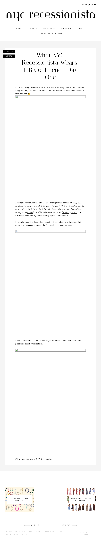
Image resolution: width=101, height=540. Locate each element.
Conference (34, 90)
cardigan (19, 206)
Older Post (35, 525)
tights (52, 216)
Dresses (9, 56)
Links (79, 29)
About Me (32, 29)
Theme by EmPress (84, 533)
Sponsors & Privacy (51, 33)
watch (74, 212)
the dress (73, 222)
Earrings (19, 203)
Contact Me (49, 29)
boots (65, 216)
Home (19, 29)
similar (56, 206)
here (65, 203)
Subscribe (66, 29)
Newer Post (66, 525)
